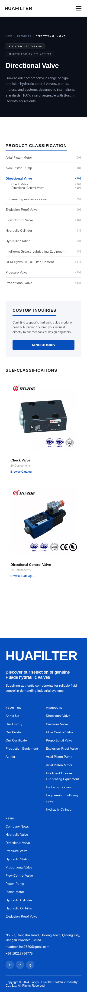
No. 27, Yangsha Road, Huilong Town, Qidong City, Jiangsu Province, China (43, 937)
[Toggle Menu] (78, 8)
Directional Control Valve (46, 188)
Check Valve (46, 184)
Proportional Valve (43, 283)
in (20, 965)
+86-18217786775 (19, 953)
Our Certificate (16, 740)
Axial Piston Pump (43, 168)
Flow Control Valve (43, 220)
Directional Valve (43, 178)
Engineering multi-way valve (43, 199)
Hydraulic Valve (17, 834)
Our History (14, 724)
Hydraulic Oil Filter (19, 908)
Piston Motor (15, 892)
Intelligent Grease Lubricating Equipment (43, 251)
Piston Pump (15, 883)
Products (24, 36)
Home (9, 36)
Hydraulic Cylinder (43, 230)
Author (10, 756)
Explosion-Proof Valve (43, 209)
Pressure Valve (43, 272)
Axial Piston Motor (43, 157)
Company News (17, 826)
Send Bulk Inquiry (43, 345)
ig (30, 965)
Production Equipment (22, 748)
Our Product (14, 732)
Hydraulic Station (43, 241)
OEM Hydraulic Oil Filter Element (43, 262)
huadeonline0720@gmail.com (27, 947)
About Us (12, 716)
